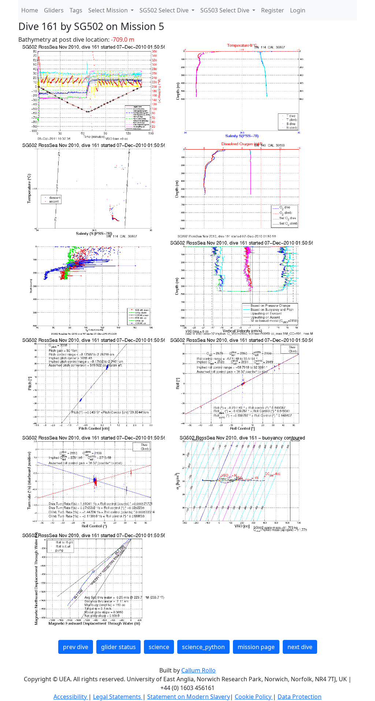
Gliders (54, 10)
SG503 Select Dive (225, 10)
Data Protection (300, 697)
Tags (76, 10)
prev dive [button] (75, 647)
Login (297, 10)
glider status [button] (118, 647)
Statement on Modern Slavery (188, 697)
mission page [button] (256, 647)
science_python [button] (203, 647)
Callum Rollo (198, 670)
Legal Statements (117, 697)
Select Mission (108, 10)
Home (29, 10)
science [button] (159, 647)
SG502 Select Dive (165, 10)
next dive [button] (299, 647)
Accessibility (70, 697)
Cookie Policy (254, 697)
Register (272, 10)
